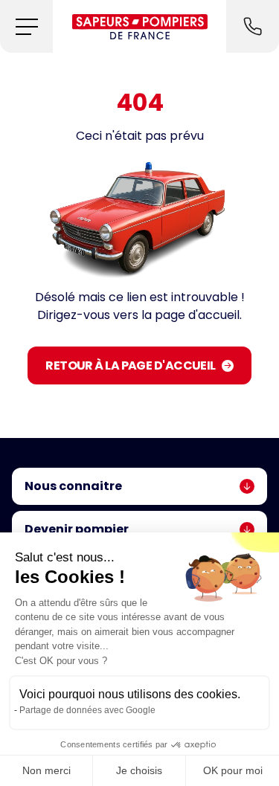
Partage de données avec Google (87, 710)
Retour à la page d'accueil (130, 365)
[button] (26, 26)
